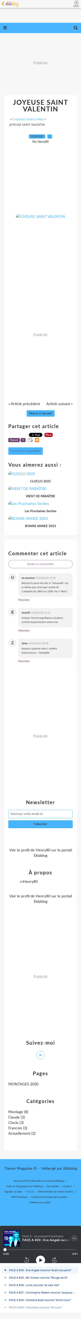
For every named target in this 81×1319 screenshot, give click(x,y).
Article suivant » (59, 404)
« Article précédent (24, 404)
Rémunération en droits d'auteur (56, 1191)
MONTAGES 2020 (23, 1084)
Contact (67, 1186)
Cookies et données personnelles (49, 1197)
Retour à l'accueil (40, 413)
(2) (22, 1134)
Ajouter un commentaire (40, 564)
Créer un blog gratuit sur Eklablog (24, 1186)
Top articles (53, 1186)
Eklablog (70, 1169)
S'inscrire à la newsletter (25, 451)
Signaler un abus (13, 1191)
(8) (18, 1112)
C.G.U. (30, 1191)
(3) (16, 1117)
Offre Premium (19, 1197)
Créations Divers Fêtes (28, 119)
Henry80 (43, 850)
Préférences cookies (40, 1202)
